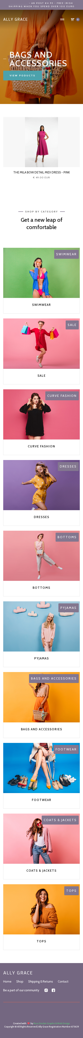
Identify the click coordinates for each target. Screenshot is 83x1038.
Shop (19, 981)
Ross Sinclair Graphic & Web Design (52, 1023)
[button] (62, 19)
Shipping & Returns (40, 981)
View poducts (22, 75)
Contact (63, 981)
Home (7, 981)
